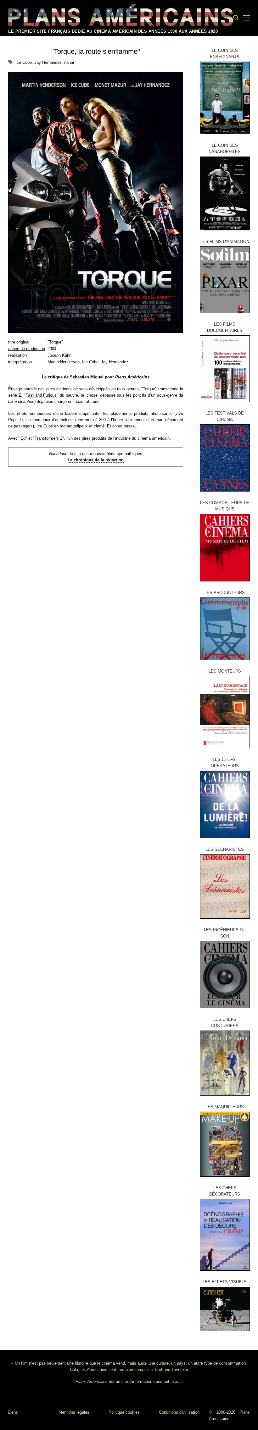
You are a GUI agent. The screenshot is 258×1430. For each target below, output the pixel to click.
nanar (69, 62)
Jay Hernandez (48, 62)
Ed (22, 438)
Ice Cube (23, 62)
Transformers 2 (48, 438)
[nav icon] (246, 18)
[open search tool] (236, 18)
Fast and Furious (41, 395)
